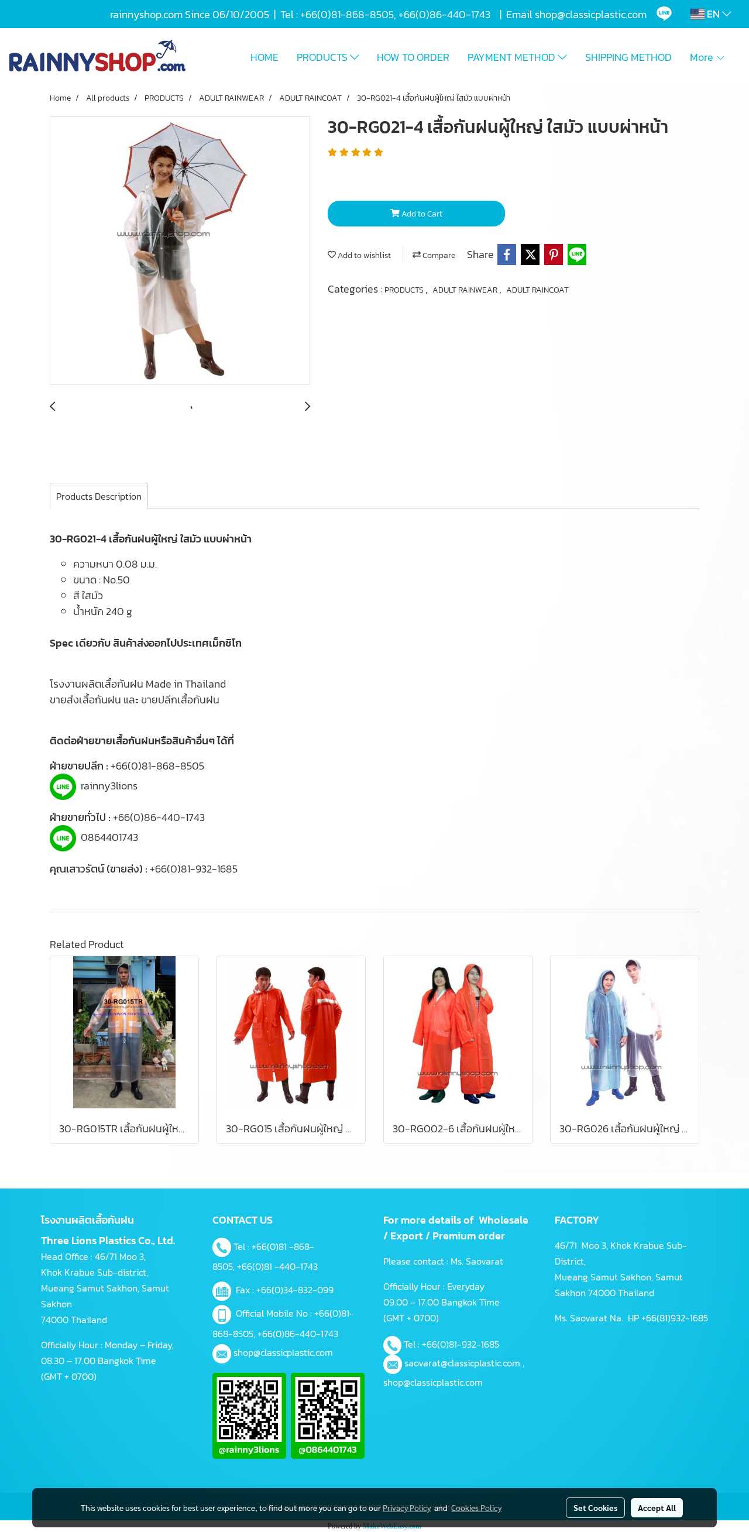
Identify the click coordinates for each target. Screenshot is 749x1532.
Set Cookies (595, 1507)
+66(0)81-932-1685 (194, 869)
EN (713, 14)
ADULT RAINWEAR (465, 290)
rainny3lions (109, 786)
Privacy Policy (407, 1507)
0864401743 (109, 837)
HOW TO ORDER (413, 57)
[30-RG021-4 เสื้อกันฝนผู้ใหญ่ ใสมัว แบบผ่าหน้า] (180, 251)
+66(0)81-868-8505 (157, 766)
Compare (438, 255)
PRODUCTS (323, 57)
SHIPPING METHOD (628, 57)
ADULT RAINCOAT (537, 290)
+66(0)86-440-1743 (159, 817)
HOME (264, 57)
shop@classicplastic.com (283, 1352)
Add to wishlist (363, 255)
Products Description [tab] (99, 496)
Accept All (657, 1507)
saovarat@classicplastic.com (462, 1363)
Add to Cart (421, 214)
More (703, 57)
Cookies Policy (476, 1507)
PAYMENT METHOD (513, 57)
